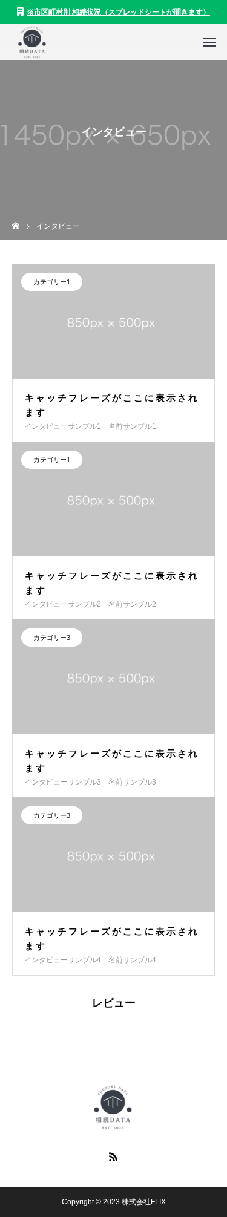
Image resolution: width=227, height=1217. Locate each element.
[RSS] (114, 1156)
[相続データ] (31, 42)
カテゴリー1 (51, 281)
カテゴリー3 (51, 637)
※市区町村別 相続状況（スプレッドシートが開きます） (118, 12)
